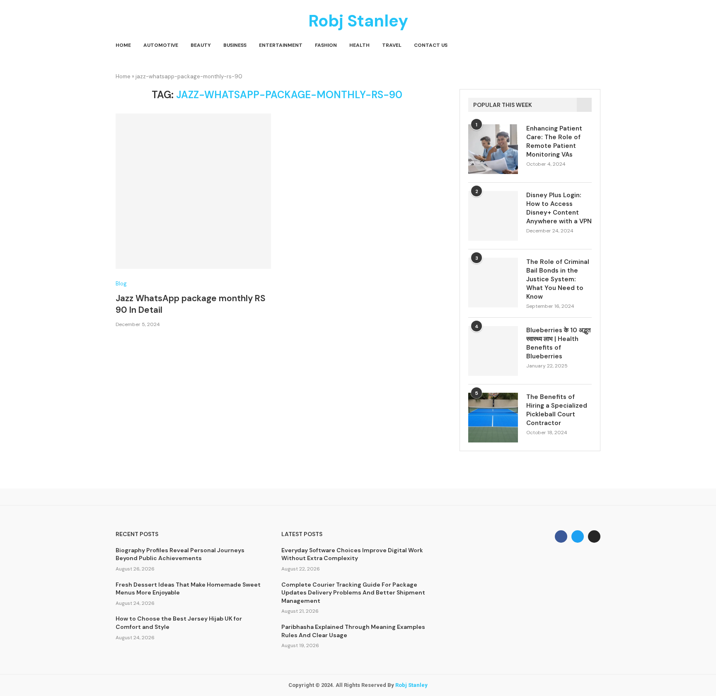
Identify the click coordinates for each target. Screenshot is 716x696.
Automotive (160, 45)
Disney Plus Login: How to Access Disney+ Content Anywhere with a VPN (559, 208)
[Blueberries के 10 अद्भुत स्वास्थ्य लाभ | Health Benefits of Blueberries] (493, 351)
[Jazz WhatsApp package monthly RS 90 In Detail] (193, 191)
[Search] (596, 45)
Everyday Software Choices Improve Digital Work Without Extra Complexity (352, 554)
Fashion (326, 45)
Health (359, 45)
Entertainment (280, 45)
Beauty (201, 45)
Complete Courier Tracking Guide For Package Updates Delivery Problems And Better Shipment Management (353, 592)
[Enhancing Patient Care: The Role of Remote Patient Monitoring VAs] (493, 149)
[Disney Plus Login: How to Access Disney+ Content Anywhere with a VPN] (493, 216)
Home (123, 45)
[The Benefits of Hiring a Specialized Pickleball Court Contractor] (493, 417)
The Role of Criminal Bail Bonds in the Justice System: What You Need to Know (557, 279)
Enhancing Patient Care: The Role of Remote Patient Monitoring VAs (554, 141)
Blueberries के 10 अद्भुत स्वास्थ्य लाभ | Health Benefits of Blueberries (558, 343)
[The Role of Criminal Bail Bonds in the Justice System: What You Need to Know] (493, 282)
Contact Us (431, 45)
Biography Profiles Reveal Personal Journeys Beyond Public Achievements (180, 554)
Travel (392, 45)
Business (235, 45)
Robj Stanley (411, 685)
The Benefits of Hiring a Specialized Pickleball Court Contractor (556, 410)
